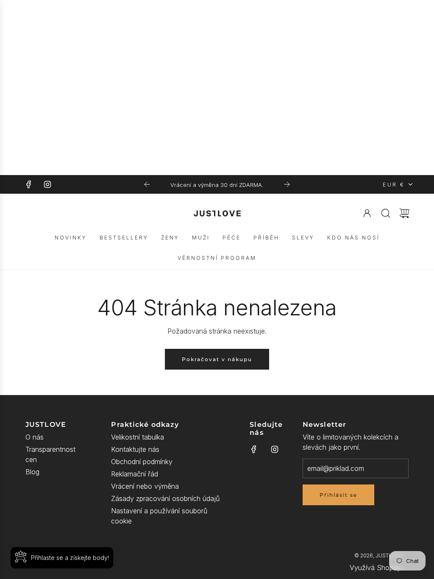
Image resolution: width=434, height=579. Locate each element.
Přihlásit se (338, 495)
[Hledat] (385, 213)
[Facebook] (28, 184)
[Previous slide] (147, 184)
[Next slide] (287, 184)
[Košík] (404, 213)
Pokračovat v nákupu (217, 359)
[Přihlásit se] (367, 213)
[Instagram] (47, 184)
